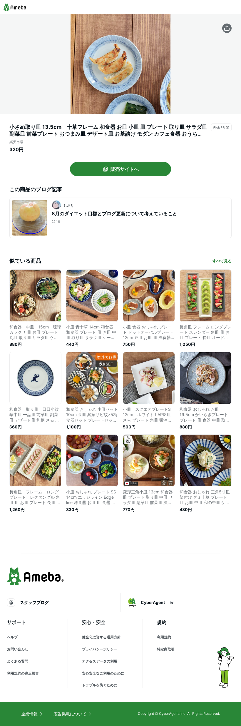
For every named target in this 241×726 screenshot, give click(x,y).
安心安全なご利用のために (103, 673)
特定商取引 (166, 649)
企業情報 (29, 713)
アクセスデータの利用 (99, 661)
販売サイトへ (125, 169)
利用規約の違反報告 (23, 673)
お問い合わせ (17, 649)
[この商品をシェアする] (227, 28)
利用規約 (164, 637)
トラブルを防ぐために (99, 685)
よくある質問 (17, 661)
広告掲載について (69, 713)
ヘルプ (12, 637)
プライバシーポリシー (99, 649)
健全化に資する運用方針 (101, 637)
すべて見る (222, 260)
